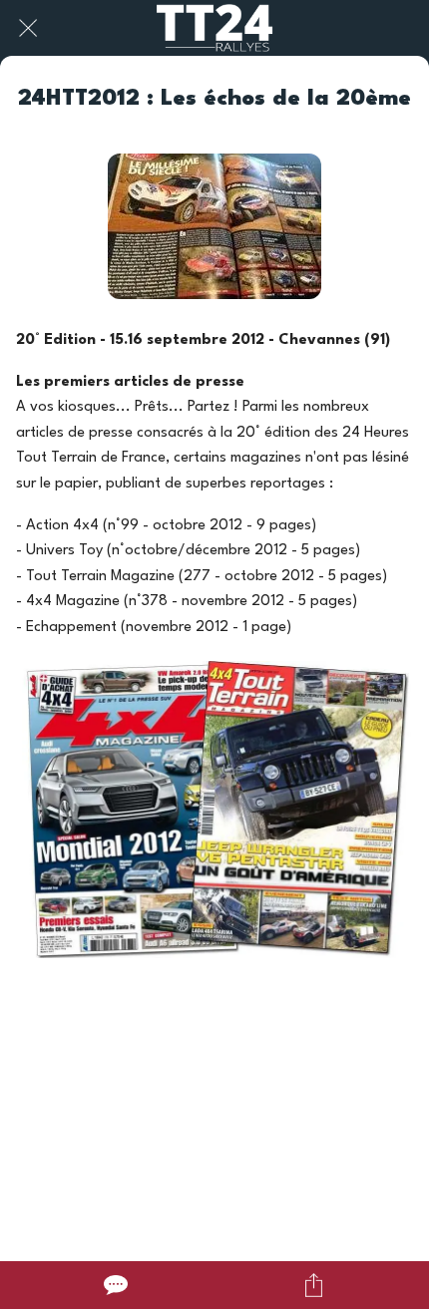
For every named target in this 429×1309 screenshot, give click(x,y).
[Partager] (314, 1285)
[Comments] (116, 1285)
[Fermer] (28, 28)
